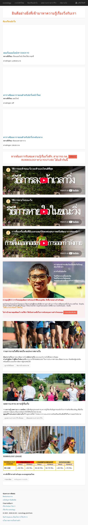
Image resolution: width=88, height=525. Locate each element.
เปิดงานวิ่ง (63, 3)
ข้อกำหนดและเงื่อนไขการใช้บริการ (15, 517)
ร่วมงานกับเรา (8, 503)
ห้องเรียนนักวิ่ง (32, 3)
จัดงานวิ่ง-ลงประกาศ (23, 365)
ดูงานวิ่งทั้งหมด (9, 365)
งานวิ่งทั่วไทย (19, 3)
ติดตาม (73, 156)
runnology (7, 2)
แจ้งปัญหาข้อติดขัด (9, 500)
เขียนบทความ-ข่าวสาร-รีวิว (34, 418)
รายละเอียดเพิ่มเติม (70, 312)
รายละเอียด (8, 479)
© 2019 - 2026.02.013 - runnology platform (17, 513)
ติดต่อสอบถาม (8, 496)
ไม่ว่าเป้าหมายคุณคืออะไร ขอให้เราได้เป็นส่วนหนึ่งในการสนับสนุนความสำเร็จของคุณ (33, 312)
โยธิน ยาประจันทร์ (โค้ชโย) (13, 307)
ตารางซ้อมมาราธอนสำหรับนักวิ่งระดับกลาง (23, 137)
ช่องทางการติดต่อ (9, 494)
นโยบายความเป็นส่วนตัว (11, 520)
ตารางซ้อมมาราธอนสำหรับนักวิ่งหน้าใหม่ (22, 95)
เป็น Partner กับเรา (9, 506)
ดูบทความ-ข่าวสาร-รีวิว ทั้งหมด (14, 418)
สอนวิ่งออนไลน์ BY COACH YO (16, 53)
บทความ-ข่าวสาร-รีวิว (48, 3)
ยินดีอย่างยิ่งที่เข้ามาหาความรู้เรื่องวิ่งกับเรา (44, 13)
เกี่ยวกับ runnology (9, 510)
